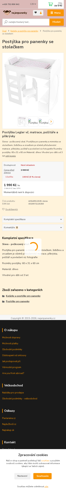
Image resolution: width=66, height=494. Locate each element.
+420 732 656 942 (10, 4)
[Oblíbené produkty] (35, 12)
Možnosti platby (10, 343)
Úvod (4, 31)
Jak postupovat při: (11, 361)
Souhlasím (43, 476)
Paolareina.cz (9, 418)
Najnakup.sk (8, 430)
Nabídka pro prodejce (13, 392)
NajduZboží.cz (9, 424)
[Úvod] (15, 12)
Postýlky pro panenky (17, 301)
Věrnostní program (11, 367)
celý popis (10, 156)
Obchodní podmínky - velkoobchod (19, 398)
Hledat (56, 21)
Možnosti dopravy (11, 337)
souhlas (45, 460)
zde (46, 486)
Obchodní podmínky (12, 349)
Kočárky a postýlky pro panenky (24, 31)
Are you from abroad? (13, 373)
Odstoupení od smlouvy (14, 355)
